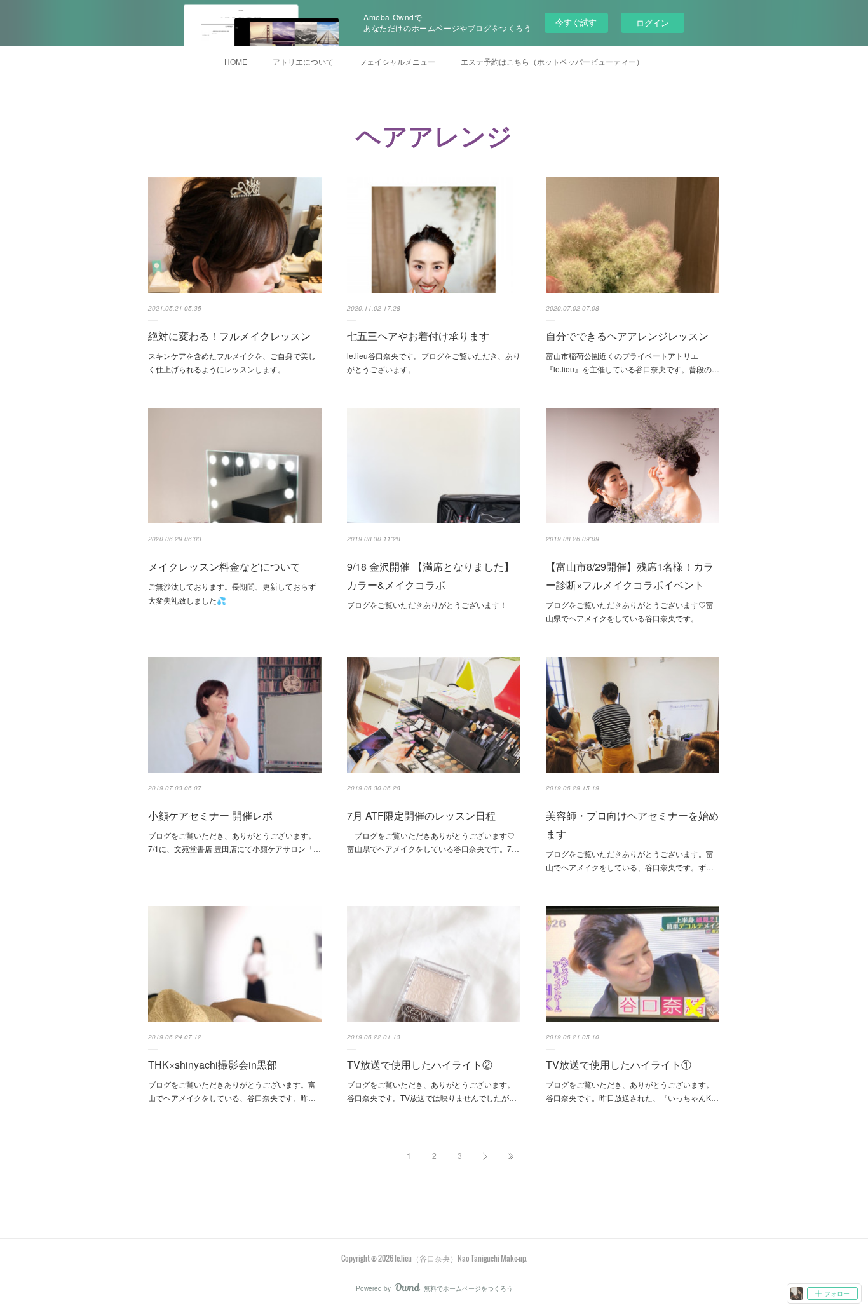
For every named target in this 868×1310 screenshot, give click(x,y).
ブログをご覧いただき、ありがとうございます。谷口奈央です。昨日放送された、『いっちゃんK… (632, 1091)
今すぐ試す (576, 22)
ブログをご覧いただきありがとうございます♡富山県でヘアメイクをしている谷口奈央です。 (630, 611)
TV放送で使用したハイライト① (618, 1064)
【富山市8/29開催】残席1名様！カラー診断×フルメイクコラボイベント (630, 575)
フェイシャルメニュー (397, 61)
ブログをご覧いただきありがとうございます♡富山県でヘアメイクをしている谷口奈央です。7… (433, 842)
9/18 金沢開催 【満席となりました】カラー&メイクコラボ (430, 575)
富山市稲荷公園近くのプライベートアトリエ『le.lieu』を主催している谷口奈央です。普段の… (632, 362)
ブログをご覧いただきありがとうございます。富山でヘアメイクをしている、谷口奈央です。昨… (232, 1091)
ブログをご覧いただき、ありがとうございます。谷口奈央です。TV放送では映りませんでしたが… (432, 1091)
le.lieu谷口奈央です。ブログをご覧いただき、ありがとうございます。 (433, 362)
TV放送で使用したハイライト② (419, 1064)
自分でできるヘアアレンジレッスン (627, 335)
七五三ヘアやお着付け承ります (418, 335)
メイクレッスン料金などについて (224, 566)
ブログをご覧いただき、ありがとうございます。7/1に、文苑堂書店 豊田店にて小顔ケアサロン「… (234, 842)
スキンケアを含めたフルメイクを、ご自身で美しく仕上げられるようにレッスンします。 (232, 362)
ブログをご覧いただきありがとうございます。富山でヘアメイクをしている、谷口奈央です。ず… (630, 860)
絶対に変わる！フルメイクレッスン (229, 335)
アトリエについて (303, 61)
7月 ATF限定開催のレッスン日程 (421, 815)
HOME (235, 61)
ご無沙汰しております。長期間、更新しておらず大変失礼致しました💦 (232, 593)
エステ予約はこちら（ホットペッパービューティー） (552, 61)
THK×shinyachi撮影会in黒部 (212, 1064)
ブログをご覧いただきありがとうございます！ (427, 604)
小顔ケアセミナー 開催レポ (210, 815)
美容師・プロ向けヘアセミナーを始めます (632, 824)
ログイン (652, 23)
